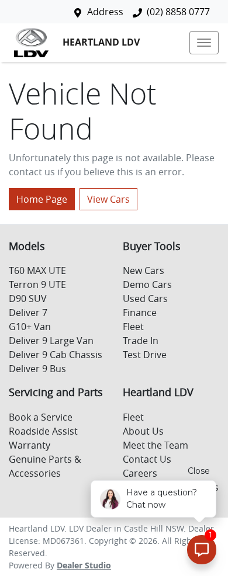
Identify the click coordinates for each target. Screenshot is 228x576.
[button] (204, 42)
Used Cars (145, 298)
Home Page (41, 199)
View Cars (108, 199)
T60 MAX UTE (37, 270)
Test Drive (145, 354)
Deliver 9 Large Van (51, 340)
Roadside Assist (43, 431)
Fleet (133, 326)
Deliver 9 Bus (37, 368)
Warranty (29, 445)
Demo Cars (147, 284)
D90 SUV (28, 298)
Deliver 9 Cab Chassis (55, 354)
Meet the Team (155, 445)
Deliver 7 (28, 312)
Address (105, 11)
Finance (140, 312)
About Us (143, 431)
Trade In (140, 340)
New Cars (143, 270)
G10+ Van (30, 326)
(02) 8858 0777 (178, 11)
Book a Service (40, 417)
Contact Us (147, 459)
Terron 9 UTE (37, 284)
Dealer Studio (84, 565)
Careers (140, 473)
